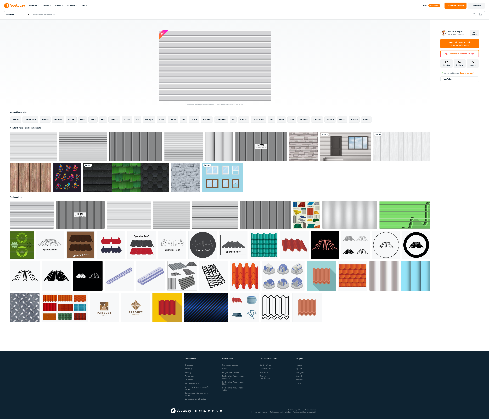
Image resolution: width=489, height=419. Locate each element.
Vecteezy (188, 368)
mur (137, 119)
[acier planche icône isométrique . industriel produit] (119, 276)
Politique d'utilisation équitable (304, 412)
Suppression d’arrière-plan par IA (196, 394)
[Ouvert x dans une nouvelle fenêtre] (217, 411)
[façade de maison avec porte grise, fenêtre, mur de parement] (345, 146)
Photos (46, 5)
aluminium (221, 119)
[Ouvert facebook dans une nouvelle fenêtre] (196, 411)
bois (103, 119)
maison (127, 119)
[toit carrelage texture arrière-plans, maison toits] (65, 307)
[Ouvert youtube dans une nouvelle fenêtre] (221, 411)
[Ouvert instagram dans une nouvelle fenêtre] (200, 411)
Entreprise (189, 376)
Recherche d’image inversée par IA (197, 388)
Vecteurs (33, 5)
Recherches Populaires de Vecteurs (233, 377)
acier (291, 119)
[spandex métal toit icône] (50, 245)
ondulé (173, 119)
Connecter (476, 5)
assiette (330, 119)
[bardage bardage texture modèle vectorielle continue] (33, 146)
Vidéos (58, 5)
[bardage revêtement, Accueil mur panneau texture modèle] (83, 146)
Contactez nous (266, 368)
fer (233, 119)
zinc (271, 119)
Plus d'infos (447, 79)
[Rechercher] (474, 14)
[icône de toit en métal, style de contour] (275, 307)
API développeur (192, 383)
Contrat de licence (230, 365)
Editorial (71, 5)
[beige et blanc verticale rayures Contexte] (384, 276)
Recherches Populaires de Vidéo (233, 389)
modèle (45, 119)
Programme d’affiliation (232, 372)
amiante (317, 119)
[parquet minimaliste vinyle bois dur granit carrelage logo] (104, 307)
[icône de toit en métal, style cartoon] (264, 245)
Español (298, 368)
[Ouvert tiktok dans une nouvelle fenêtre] (213, 411)
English (298, 365)
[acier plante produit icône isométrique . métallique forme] (150, 276)
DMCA (224, 368)
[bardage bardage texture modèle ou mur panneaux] (183, 146)
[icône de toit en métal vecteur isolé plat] (307, 307)
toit (183, 119)
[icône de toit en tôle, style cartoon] (352, 276)
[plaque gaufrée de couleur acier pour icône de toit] (167, 307)
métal (93, 119)
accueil (366, 119)
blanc (82, 119)
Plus (83, 5)
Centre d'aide (265, 365)
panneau (114, 119)
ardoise (243, 119)
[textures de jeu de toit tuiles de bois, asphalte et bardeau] (126, 177)
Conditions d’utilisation (259, 412)
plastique (149, 119)
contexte (58, 119)
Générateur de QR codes (195, 399)
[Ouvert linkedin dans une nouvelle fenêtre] (205, 411)
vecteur (71, 119)
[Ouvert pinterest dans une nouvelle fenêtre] (209, 411)
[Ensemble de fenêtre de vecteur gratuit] (222, 177)
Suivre (474, 34)
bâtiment (304, 119)
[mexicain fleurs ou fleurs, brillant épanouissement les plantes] (67, 177)
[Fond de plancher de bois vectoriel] (30, 177)
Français (299, 380)
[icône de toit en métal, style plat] (321, 276)
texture (15, 119)
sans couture (30, 119)
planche (354, 119)
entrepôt (207, 119)
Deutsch (298, 376)
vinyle (161, 119)
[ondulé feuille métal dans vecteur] (306, 215)
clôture (194, 119)
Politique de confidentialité (280, 412)
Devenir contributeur (265, 377)
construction (258, 119)
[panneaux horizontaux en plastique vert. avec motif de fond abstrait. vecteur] (22, 245)
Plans (425, 5)
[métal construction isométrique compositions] (283, 276)
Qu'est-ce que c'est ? (467, 73)
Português (299, 372)
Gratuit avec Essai (459, 43)
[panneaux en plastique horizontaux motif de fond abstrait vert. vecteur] (404, 215)
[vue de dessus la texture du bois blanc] (401, 146)
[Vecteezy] (14, 5)
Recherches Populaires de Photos (233, 383)
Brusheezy (189, 365)
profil (281, 119)
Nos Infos (264, 372)
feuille (342, 119)
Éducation (189, 380)
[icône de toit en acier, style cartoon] (245, 276)
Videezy (188, 372)
